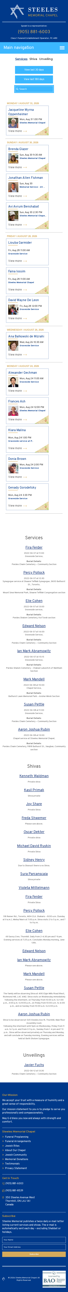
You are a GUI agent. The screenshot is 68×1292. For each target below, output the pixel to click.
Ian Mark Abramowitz (34, 651)
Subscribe (34, 1254)
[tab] (21, 59)
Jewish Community (16, 1155)
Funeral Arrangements (18, 1141)
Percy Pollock (34, 572)
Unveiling (46, 59)
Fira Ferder (34, 547)
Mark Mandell (34, 679)
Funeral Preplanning (16, 1137)
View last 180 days (34, 79)
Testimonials (12, 1163)
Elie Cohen (34, 601)
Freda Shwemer (34, 818)
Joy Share (34, 804)
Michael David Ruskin (34, 846)
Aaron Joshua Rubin (34, 729)
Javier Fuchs (34, 1065)
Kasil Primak (34, 790)
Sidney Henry (34, 860)
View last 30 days (34, 69)
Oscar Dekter (34, 832)
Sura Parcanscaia (34, 874)
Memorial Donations (16, 1159)
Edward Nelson (34, 626)
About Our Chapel (15, 1150)
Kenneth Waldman (34, 776)
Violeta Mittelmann (34, 888)
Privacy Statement (16, 1168)
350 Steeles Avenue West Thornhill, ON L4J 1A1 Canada (20, 1201)
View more (15, 131)
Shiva (33, 59)
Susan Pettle (34, 704)
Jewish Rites (12, 1146)
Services (21, 59)
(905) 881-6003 (34, 32)
